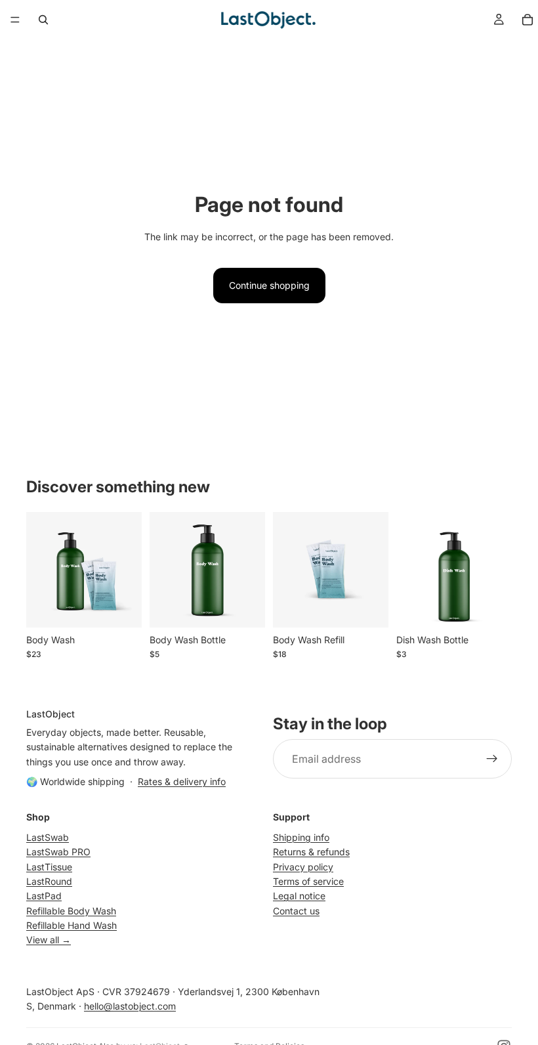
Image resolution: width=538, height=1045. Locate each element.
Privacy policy (303, 866)
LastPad (44, 895)
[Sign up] (492, 759)
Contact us (296, 910)
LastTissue (49, 866)
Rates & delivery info (182, 781)
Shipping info (301, 837)
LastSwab (47, 837)
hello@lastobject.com (130, 1006)
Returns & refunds (311, 851)
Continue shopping (269, 285)
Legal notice (299, 895)
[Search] (43, 19)
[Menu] (15, 20)
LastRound (49, 881)
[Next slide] (127, 569)
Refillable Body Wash (71, 910)
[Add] (121, 607)
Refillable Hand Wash (71, 925)
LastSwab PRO (58, 851)
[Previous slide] (40, 569)
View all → (48, 939)
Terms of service (308, 881)
